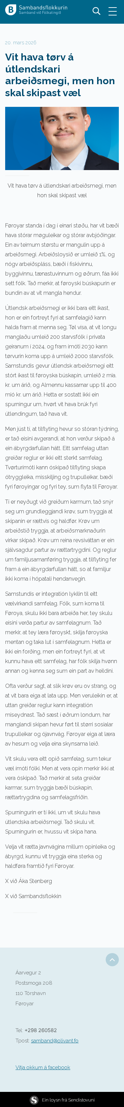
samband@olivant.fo (55, 1041)
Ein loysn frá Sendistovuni (68, 1100)
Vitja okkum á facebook (43, 1067)
